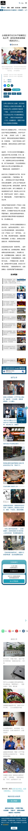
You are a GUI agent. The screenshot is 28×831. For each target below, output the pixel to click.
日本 (5, 93)
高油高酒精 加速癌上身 (10, 486)
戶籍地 (19, 93)
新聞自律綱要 (21, 810)
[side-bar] (26, 3)
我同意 (14, 828)
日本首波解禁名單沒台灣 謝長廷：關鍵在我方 (10, 347)
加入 (6, 631)
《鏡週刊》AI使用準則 (14, 812)
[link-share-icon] (12, 85)
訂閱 (20, 631)
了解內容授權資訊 (17, 791)
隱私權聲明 (5, 824)
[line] (8, 816)
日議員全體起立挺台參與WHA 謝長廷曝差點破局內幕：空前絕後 (10, 340)
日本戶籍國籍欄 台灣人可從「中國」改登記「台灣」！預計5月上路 (10, 281)
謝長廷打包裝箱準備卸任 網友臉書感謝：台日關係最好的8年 (10, 325)
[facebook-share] (5, 85)
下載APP (12, 810)
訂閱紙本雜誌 (3, 2)
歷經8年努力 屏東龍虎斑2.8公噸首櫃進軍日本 (10, 318)
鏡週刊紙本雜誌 (17, 789)
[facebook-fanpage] (13, 816)
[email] (20, 816)
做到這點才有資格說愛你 (11, 444)
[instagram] (17, 816)
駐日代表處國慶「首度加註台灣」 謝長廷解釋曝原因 (10, 333)
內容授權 (5, 810)
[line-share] (8, 85)
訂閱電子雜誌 (19, 808)
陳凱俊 (9, 80)
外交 (9, 93)
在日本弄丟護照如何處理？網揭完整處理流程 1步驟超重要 (10, 288)
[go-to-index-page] (11, 44)
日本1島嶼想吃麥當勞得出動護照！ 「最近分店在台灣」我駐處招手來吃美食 (10, 310)
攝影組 (9, 82)
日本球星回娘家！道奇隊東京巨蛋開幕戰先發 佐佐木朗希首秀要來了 (10, 296)
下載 (26, 631)
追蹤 (13, 631)
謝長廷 (14, 93)
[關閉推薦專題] (26, 408)
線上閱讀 (14, 801)
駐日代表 (6, 96)
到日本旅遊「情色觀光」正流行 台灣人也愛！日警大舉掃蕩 (9, 303)
